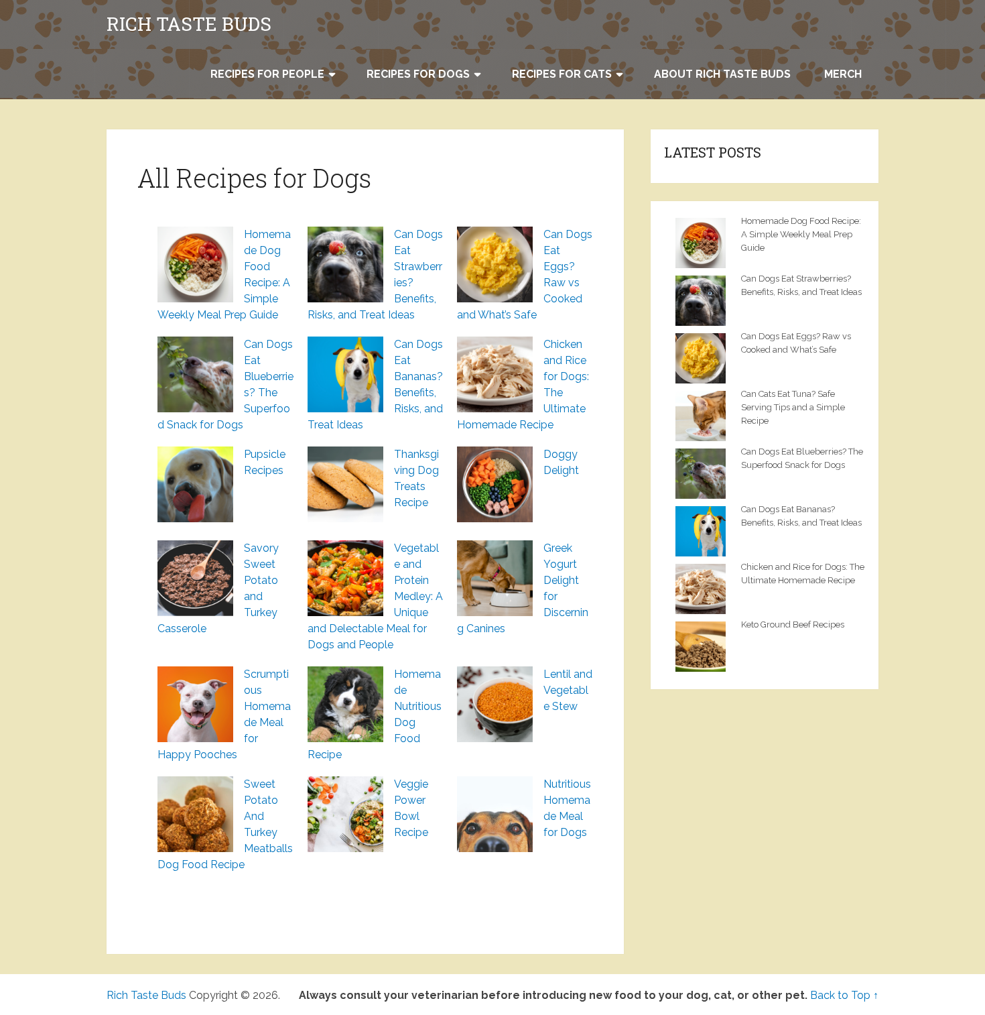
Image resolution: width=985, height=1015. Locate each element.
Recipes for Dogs (418, 74)
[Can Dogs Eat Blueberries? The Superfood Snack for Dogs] (195, 374)
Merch (843, 74)
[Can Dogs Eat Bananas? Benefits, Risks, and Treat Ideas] (345, 374)
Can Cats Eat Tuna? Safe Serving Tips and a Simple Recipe (793, 407)
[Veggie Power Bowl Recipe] (345, 814)
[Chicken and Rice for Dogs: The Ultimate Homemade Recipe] (495, 374)
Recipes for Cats (562, 74)
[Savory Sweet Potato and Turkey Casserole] (195, 578)
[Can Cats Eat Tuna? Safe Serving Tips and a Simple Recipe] (703, 414)
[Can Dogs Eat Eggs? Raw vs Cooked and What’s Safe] (495, 264)
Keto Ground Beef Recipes (792, 624)
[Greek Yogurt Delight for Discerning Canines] (495, 578)
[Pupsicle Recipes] (195, 484)
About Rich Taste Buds (722, 74)
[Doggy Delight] (495, 484)
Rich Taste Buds (189, 24)
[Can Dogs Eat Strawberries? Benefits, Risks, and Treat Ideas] (345, 264)
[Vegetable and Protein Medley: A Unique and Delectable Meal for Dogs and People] (345, 578)
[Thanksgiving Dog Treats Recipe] (345, 484)
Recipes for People (267, 74)
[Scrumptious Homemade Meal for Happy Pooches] (195, 704)
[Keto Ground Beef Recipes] (703, 645)
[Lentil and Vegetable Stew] (495, 704)
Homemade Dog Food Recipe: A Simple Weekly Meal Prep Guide (801, 234)
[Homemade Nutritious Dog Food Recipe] (345, 704)
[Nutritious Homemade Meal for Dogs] (495, 814)
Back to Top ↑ (844, 995)
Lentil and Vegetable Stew (567, 690)
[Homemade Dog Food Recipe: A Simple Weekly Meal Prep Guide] (195, 264)
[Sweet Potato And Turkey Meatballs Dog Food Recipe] (195, 814)
